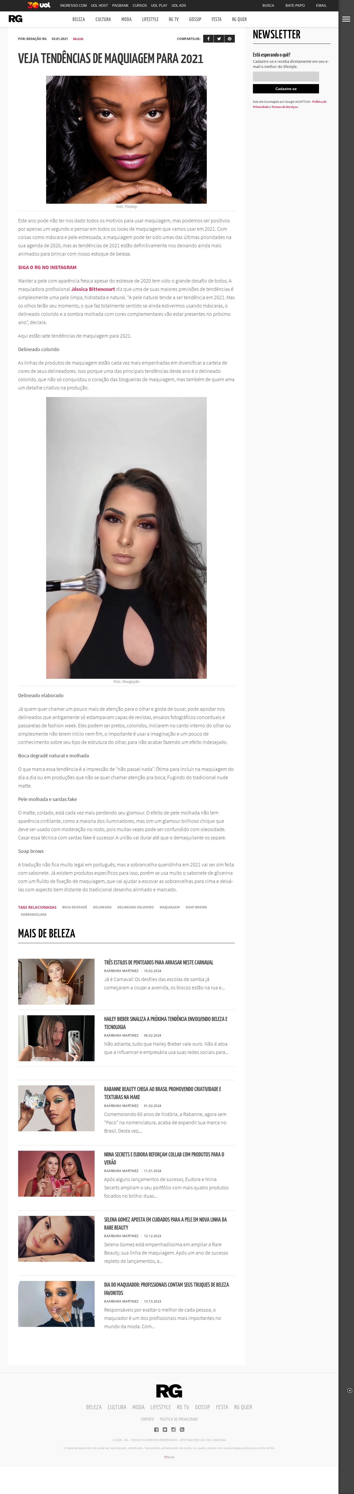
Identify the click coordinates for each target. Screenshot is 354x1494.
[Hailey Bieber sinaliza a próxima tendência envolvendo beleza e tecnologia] (56, 1060)
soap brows (196, 907)
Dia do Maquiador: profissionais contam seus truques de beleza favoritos (166, 1289)
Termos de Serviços (285, 107)
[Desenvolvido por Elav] (169, 1459)
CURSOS (140, 6)
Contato (147, 1419)
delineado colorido (135, 907)
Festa (217, 19)
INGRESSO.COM (73, 6)
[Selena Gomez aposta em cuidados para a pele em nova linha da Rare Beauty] (56, 1260)
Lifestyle (150, 19)
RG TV (174, 19)
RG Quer (239, 19)
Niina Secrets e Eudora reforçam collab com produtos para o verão (164, 1159)
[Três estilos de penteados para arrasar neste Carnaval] (56, 1003)
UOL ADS (179, 6)
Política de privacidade (179, 1419)
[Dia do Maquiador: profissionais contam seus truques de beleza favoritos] (56, 1325)
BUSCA (268, 6)
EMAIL (321, 6)
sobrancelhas (34, 914)
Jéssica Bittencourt (93, 289)
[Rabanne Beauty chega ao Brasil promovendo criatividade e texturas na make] (56, 1130)
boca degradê (74, 907)
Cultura (103, 19)
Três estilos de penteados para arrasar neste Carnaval (158, 963)
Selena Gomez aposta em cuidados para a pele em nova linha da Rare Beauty (165, 1224)
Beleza (79, 19)
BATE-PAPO (295, 6)
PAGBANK (120, 6)
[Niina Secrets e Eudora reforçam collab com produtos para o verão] (56, 1195)
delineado (102, 907)
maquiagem (170, 907)
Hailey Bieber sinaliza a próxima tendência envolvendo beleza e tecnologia (165, 1023)
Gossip (195, 19)
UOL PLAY (159, 6)
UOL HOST (99, 6)
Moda (127, 19)
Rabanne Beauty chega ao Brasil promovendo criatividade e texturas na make (162, 1093)
